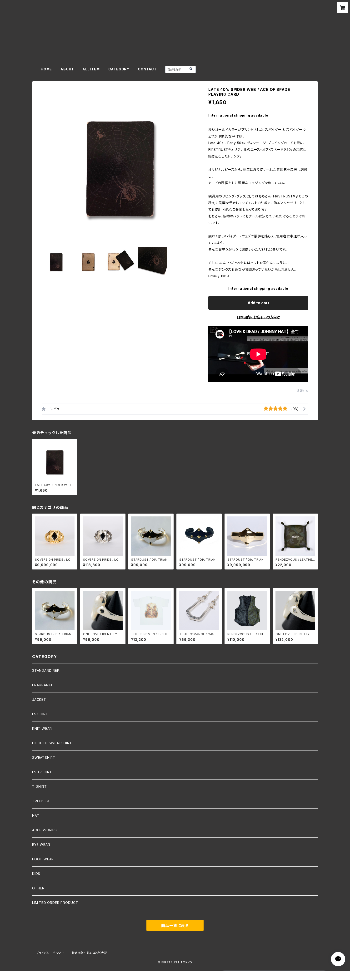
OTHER (38, 888)
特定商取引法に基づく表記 (89, 953)
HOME (46, 69)
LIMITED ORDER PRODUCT (55, 903)
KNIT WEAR (42, 728)
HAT (35, 816)
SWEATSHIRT (43, 757)
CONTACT (147, 69)
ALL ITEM (91, 69)
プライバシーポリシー (50, 953)
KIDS (36, 874)
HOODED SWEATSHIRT (52, 743)
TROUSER (40, 801)
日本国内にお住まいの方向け (258, 317)
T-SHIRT (39, 787)
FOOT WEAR (43, 859)
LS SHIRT (40, 714)
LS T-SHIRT (42, 772)
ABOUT (67, 69)
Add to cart (258, 302)
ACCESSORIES (44, 830)
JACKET (39, 699)
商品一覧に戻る (175, 925)
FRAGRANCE (42, 685)
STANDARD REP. (46, 670)
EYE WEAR (41, 845)
